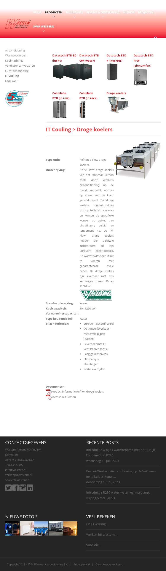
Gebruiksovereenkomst (110, 564)
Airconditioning (15, 50)
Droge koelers (116, 93)
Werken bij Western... (101, 535)
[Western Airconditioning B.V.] (18, 23)
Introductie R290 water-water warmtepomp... (119, 492)
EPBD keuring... (97, 524)
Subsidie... (93, 545)
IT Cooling (12, 76)
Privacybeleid (82, 564)
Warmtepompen (16, 55)
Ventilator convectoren (20, 65)
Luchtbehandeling (17, 71)
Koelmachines (14, 61)
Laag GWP (11, 81)
